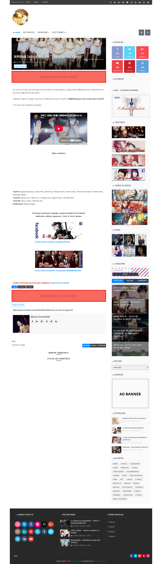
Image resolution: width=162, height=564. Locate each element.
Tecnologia (128, 495)
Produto (116, 491)
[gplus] (119, 2)
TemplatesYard (75, 561)
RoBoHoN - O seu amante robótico (135, 447)
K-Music (139, 479)
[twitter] (115, 2)
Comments (142, 281)
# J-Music (21, 287)
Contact (45, 2)
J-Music (129, 479)
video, (44, 62)
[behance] (139, 2)
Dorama (116, 475)
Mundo (136, 483)
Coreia (134, 468)
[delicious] (148, 2)
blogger (86, 345)
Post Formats (58, 32)
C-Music (124, 464)
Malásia (127, 483)
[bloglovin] (127, 2)
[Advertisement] (59, 403)
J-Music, (38, 62)
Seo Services (29, 32)
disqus (93, 345)
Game (115, 479)
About (36, 2)
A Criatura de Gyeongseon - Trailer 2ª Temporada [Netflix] (129, 333)
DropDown (42, 32)
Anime (115, 464)
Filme (124, 475)
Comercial (125, 468)
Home (28, 2)
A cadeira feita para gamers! (133, 428)
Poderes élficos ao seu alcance (134, 418)
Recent (130, 281)
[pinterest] (123, 2)
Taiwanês (116, 495)
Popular (118, 281)
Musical (116, 487)
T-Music (137, 491)
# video (29, 287)
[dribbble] (131, 2)
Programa (127, 491)
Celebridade (135, 464)
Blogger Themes (100, 561)
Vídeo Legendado (120, 499)
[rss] (135, 2)
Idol (121, 479)
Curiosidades (118, 472)
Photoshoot (128, 487)
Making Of (117, 483)
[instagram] (144, 2)
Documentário (133, 472)
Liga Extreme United (60, 283)
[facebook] (110, 2)
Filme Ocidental (136, 475)
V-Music (139, 495)
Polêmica (139, 487)
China (115, 468)
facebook (101, 345)
